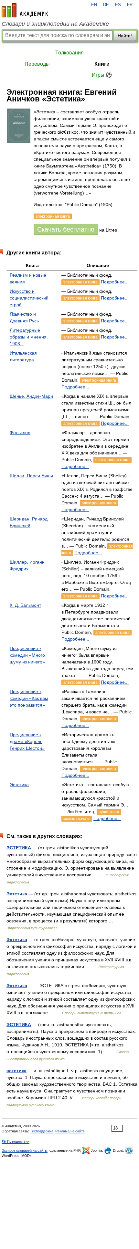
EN (94, 5)
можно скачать (76, 818)
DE (106, 5)
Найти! (125, 35)
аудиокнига (109, 812)
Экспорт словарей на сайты (25, 1150)
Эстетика (19, 784)
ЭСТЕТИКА (18, 847)
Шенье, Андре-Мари (31, 396)
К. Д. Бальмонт (25, 605)
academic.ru (25, 10)
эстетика (16, 1070)
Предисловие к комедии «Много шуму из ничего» (27, 655)
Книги (102, 64)
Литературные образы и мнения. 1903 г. (29, 337)
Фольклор (20, 432)
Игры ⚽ (102, 75)
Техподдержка (41, 1131)
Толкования (69, 52)
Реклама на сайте (70, 1131)
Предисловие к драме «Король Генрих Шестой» (27, 741)
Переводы (37, 64)
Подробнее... (115, 281)
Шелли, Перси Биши (31, 475)
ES (118, 5)
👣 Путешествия (15, 1141)
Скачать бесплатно (65, 229)
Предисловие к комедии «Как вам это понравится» (29, 698)
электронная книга (80, 282)
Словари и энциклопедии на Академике (55, 24)
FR (130, 5)
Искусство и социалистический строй (29, 298)
